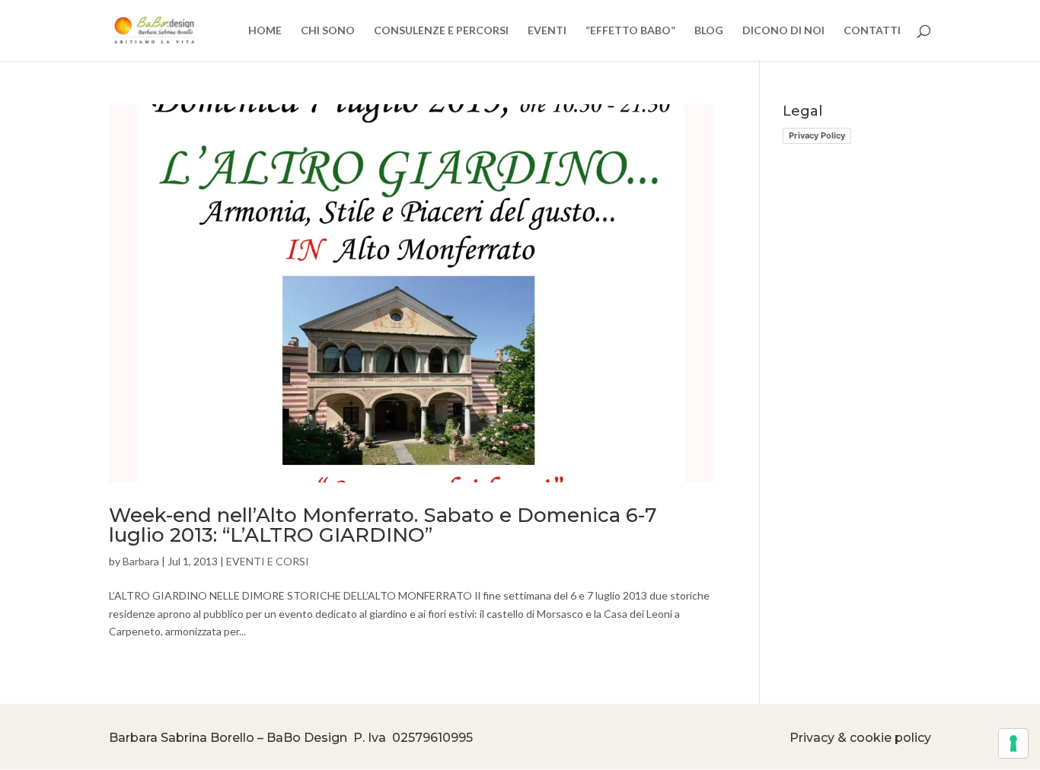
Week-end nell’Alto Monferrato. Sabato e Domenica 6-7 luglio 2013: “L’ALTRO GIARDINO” (383, 525)
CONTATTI (872, 31)
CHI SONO (328, 31)
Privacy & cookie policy (860, 737)
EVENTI (547, 31)
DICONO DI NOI (783, 31)
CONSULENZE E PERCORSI (441, 31)
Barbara (141, 561)
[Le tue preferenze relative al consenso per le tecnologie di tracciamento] (1013, 743)
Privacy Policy (817, 135)
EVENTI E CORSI (267, 561)
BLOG (708, 31)
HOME (265, 31)
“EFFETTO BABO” (630, 31)
